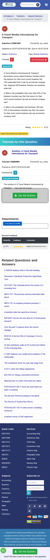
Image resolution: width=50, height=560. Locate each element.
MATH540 (6, 438)
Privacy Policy (26, 542)
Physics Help (32, 467)
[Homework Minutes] (9, 4)
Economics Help (33, 446)
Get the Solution (26, 195)
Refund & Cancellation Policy (18, 545)
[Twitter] (39, 506)
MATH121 (6, 442)
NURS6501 (6, 463)
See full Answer (38, 60)
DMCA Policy (16, 542)
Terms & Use (36, 542)
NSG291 (5, 455)
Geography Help (33, 455)
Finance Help (32, 450)
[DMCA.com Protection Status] (34, 521)
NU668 (4, 459)
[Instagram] (34, 506)
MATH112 (6, 450)
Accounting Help (33, 434)
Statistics (13, 54)
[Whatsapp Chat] (3, 550)
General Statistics (40, 54)
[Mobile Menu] (46, 4)
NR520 (4, 467)
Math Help (31, 459)
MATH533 (6, 434)
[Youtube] (45, 506)
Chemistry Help (33, 438)
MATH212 (6, 446)
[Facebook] (29, 506)
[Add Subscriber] (29, 492)
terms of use (33, 500)
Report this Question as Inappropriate (14, 134)
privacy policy (41, 497)
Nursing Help (32, 463)
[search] (38, 5)
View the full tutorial (23, 188)
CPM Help (31, 442)
